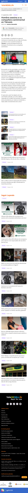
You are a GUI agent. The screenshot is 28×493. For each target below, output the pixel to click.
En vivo (24, 477)
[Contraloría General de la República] (12, 484)
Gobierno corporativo (6, 421)
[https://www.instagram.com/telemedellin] (17, 404)
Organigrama (4, 417)
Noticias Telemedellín (12, 24)
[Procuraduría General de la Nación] (4, 484)
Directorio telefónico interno (7, 423)
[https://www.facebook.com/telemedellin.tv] (8, 404)
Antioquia (10, 8)
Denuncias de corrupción (7, 445)
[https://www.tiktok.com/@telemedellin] (14, 404)
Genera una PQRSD (5, 433)
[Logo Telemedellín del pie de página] (14, 398)
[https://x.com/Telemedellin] (11, 404)
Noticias (6, 8)
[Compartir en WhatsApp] (9, 35)
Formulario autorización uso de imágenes (10, 439)
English (20, 1)
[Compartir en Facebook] (2, 35)
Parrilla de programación (7, 431)
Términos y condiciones (6, 435)
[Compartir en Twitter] (5, 35)
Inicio (2, 8)
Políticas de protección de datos (8, 437)
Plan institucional (5, 419)
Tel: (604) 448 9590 (5, 455)
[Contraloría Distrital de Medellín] (20, 484)
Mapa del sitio (4, 425)
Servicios (3, 412)
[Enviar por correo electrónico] (12, 35)
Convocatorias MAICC (6, 443)
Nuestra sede (4, 414)
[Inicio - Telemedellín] (7, 5)
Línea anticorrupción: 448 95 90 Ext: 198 (10, 448)
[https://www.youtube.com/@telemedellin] (20, 404)
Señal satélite (4, 441)
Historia (3, 410)
